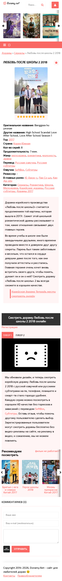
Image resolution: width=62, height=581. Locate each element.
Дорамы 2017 (25, 191)
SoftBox (19, 169)
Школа (49, 184)
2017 (11, 139)
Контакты (9, 575)
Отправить (20, 549)
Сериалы (23, 184)
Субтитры (31, 169)
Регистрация (10, 327)
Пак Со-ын (45, 177)
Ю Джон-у (31, 177)
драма (7, 158)
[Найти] (42, 5)
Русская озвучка (25, 162)
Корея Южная (21, 143)
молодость (49, 155)
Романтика (36, 184)
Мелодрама (10, 187)
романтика (34, 155)
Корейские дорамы (31, 187)
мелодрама (19, 155)
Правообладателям (30, 575)
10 (43, 116)
